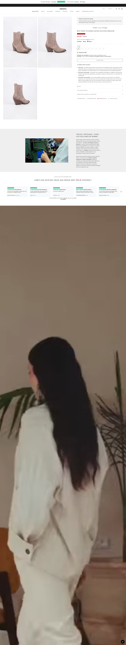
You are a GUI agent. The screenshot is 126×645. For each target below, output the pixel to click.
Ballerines (50, 11)
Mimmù (77, 11)
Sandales (57, 11)
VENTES (43, 11)
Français (110, 8)
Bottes (71, 11)
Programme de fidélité (88, 11)
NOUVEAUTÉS (35, 11)
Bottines (65, 11)
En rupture (100, 60)
